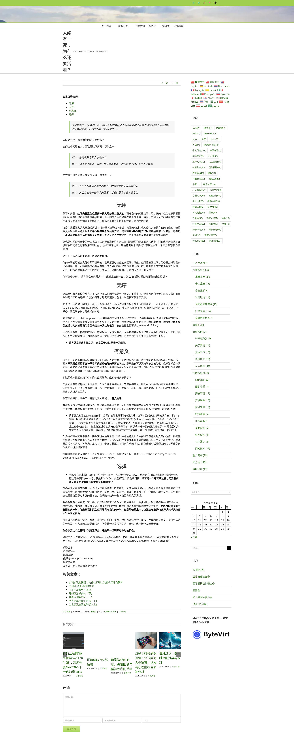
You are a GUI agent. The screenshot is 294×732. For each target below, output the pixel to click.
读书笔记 (198, 240)
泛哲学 (113, 611)
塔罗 (195, 184)
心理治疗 (198, 195)
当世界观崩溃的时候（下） (83, 600)
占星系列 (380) (201, 270)
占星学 (198, 173)
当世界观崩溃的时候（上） (83, 604)
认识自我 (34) (202, 366)
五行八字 (198, 161)
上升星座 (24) (202, 276)
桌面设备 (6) (202, 427)
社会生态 (198, 223)
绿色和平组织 (200, 604)
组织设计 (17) (200, 469)
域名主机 (214, 178)
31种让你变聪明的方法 (81, 586)
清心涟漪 (66, 611)
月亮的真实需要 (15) (206, 304)
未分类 (93, 611)
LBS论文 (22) (202, 379)
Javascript (210, 133)
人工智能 (215, 161)
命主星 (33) (201, 290)
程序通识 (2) (202, 441)
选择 (71, 114)
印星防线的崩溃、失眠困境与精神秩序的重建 (121, 664)
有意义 (72, 110)
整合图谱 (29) (200, 455)
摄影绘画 (213, 201)
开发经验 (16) (202, 400)
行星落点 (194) (203, 311)
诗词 (196, 235)
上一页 (164, 82)
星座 (213, 212)
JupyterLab (199, 139)
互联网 (212, 156)
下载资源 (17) (200, 263)
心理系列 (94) (200, 331)
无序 (71, 107)
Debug (220, 127)
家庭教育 (209, 184)
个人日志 (199, 150)
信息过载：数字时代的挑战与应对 (170, 658)
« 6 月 (194, 537)
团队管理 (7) (202, 386)
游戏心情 (212, 218)
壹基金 (196, 590)
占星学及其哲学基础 (80, 589)
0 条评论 (122, 611)
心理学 (107, 611)
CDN (196, 127)
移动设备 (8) (202, 434)
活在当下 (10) (202, 352)
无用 (71, 103)
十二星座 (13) (202, 283)
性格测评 (215, 195)
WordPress (211, 144)
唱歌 (212, 173)
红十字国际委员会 (202, 597)
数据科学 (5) (202, 414)
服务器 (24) (201, 421)
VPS (196, 144)
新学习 (212, 206)
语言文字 (210, 235)
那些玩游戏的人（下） (81, 593)
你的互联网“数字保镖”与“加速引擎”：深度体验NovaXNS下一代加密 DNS (73, 662)
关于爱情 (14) (202, 345)
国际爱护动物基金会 (204, 583)
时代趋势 (198, 212)
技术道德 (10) (202, 407)
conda (208, 127)
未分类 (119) (199, 462)
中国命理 (215, 150)
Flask (196, 133)
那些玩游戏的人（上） (81, 597)
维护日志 (215, 229)
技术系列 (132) (201, 373)
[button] (188, 26)
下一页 (174, 82)
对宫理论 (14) (202, 297)
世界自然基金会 (201, 576)
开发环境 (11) (202, 393)
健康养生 (198, 167)
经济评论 (198, 229)
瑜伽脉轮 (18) (202, 359)
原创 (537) (198, 325)
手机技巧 (198, 201)
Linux (214, 139)
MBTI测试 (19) (203, 338)
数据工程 (198, 206)
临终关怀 (198, 156)
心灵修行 (199, 189)
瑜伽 (226, 218)
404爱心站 (198, 569)
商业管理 (198, 178)
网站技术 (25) (202, 448)
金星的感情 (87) (203, 318)
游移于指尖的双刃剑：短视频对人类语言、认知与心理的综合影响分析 (145, 662)
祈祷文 (213, 223)
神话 (226, 223)
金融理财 (215, 240)
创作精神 (215, 167)
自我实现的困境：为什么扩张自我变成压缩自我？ (96, 582)
